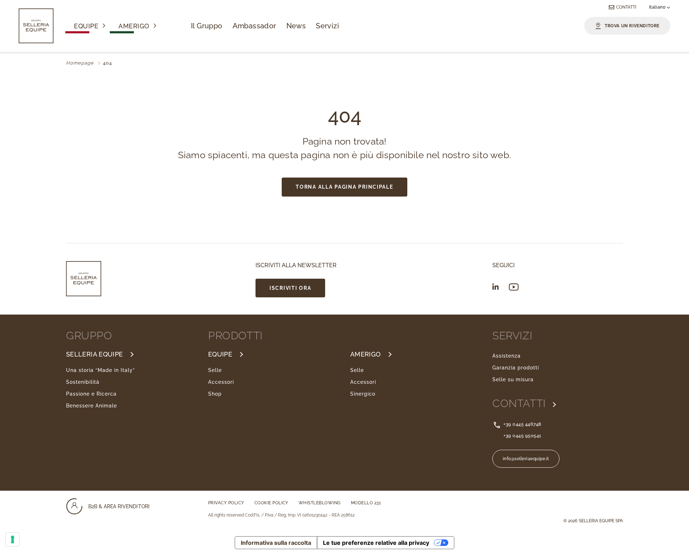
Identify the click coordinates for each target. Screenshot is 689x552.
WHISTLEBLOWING (320, 502)
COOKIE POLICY (271, 502)
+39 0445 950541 (522, 435)
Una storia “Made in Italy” (100, 370)
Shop (215, 394)
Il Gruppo (206, 26)
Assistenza (506, 356)
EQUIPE (220, 354)
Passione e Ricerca (91, 394)
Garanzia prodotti (515, 368)
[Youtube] (514, 287)
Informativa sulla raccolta (276, 542)
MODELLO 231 (366, 502)
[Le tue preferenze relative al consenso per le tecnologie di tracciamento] (12, 539)
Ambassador (254, 26)
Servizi (327, 26)
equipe (86, 26)
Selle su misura (513, 379)
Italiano (658, 7)
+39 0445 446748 (522, 424)
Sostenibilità (82, 382)
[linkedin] (495, 286)
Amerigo (133, 26)
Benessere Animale (91, 406)
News (296, 26)
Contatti (626, 7)
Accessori (221, 382)
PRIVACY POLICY (226, 502)
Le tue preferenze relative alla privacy (376, 542)
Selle (215, 370)
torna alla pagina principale (344, 187)
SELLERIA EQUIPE (94, 354)
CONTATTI (520, 403)
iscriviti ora (290, 288)
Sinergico (362, 394)
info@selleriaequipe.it (526, 458)
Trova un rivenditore (632, 25)
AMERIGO (365, 354)
